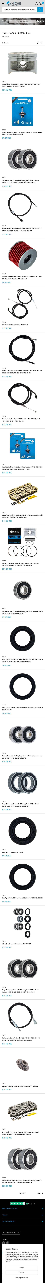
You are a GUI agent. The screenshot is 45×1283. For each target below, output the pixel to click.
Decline (21, 1272)
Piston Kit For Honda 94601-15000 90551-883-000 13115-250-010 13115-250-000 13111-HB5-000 (21, 85)
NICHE (4, 81)
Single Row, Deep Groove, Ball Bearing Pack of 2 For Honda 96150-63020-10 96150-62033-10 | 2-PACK (20, 805)
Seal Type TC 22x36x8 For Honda (12, 852)
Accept (21, 1267)
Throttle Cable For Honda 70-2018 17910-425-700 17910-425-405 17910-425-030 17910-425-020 (21, 420)
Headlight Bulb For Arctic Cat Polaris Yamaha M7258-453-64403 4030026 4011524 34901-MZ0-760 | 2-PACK (22, 468)
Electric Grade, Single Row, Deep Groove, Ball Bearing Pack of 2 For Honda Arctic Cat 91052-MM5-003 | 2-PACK (22, 1181)
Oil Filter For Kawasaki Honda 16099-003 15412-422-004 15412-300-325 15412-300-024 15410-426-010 (22, 278)
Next (38, 1193)
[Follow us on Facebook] (3, 1242)
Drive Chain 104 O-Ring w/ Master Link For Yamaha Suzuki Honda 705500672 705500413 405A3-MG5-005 (20, 1133)
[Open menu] (3, 3)
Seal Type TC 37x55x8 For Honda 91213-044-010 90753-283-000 (22, 898)
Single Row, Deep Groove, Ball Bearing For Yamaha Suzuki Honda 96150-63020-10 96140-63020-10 (22, 612)
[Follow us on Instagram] (7, 1242)
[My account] (36, 3)
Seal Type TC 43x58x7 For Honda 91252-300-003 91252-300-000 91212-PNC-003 (22, 709)
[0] (41, 3)
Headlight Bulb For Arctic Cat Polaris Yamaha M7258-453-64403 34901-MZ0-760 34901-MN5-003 (22, 133)
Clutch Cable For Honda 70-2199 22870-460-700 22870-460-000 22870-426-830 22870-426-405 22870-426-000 (22, 372)
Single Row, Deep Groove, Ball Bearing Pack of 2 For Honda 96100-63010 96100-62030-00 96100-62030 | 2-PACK (20, 181)
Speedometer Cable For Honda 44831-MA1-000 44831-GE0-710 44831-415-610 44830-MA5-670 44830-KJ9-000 (22, 230)
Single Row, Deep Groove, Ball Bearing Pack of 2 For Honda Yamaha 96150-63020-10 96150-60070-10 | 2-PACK (20, 991)
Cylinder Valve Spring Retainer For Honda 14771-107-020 (20, 1086)
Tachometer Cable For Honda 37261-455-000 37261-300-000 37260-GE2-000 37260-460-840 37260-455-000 (21, 1039)
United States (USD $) (9, 1232)
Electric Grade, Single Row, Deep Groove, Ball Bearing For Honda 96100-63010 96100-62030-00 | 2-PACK (22, 757)
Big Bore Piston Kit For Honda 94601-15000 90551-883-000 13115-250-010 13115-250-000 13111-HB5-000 (20, 564)
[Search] (40, 9)
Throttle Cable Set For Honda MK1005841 (15, 325)
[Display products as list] (42, 43)
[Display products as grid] (38, 43)
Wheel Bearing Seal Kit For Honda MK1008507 (16, 944)
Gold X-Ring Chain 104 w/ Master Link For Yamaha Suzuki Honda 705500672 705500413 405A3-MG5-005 (22, 516)
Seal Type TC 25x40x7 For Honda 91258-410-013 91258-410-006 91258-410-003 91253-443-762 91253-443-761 (22, 661)
